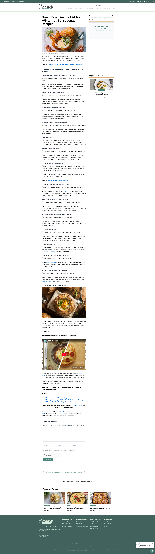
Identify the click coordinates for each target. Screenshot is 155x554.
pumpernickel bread (49, 251)
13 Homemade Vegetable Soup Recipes (57, 398)
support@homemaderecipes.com (52, 529)
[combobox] (104, 5)
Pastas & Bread (74, 481)
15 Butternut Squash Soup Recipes (58, 180)
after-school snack (51, 262)
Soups (81, 481)
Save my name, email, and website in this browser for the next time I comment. (61, 450)
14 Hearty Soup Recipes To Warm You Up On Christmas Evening (64, 400)
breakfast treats (46, 281)
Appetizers (68, 505)
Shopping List (21, 1)
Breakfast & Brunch (47, 505)
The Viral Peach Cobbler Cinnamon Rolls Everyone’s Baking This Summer (100, 507)
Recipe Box (6, 1)
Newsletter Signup (14, 1)
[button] (89, 88)
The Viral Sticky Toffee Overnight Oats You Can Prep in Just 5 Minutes (54, 507)
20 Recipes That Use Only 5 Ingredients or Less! (59, 402)
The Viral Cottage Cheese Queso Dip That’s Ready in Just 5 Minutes (77, 507)
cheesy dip (68, 191)
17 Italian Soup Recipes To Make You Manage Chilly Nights (65, 64)
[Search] (114, 5)
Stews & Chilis (88, 481)
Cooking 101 (101, 90)
